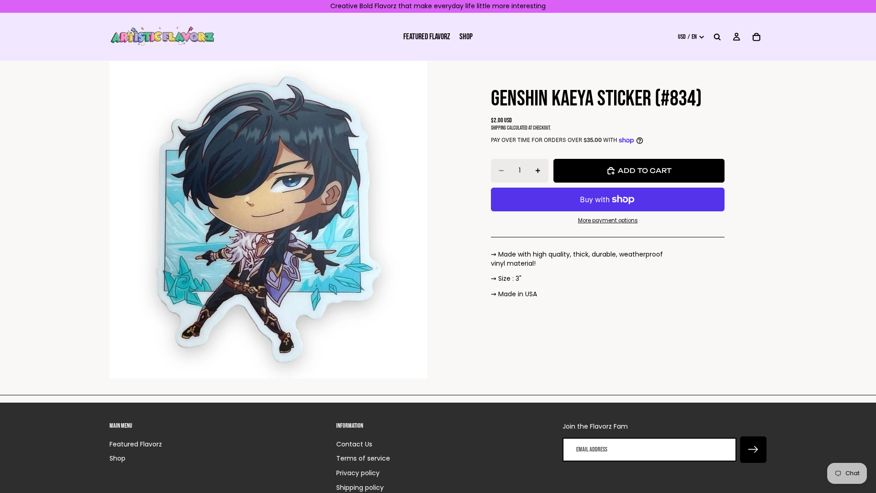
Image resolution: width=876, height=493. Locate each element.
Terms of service (363, 458)
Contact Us (354, 444)
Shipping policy (360, 487)
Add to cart (645, 170)
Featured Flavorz (136, 444)
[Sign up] (753, 449)
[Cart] (756, 36)
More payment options (608, 220)
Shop (117, 458)
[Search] (717, 36)
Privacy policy (358, 472)
